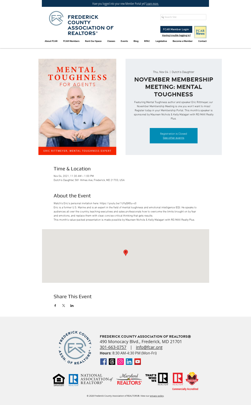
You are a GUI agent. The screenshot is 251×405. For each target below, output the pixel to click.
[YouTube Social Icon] (137, 361)
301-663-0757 (113, 347)
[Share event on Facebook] (55, 305)
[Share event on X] (63, 305)
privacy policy (157, 395)
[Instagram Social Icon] (120, 361)
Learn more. (152, 3)
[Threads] (112, 361)
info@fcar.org (149, 347)
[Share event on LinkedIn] (72, 305)
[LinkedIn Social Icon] (129, 361)
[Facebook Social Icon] (103, 361)
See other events (173, 137)
